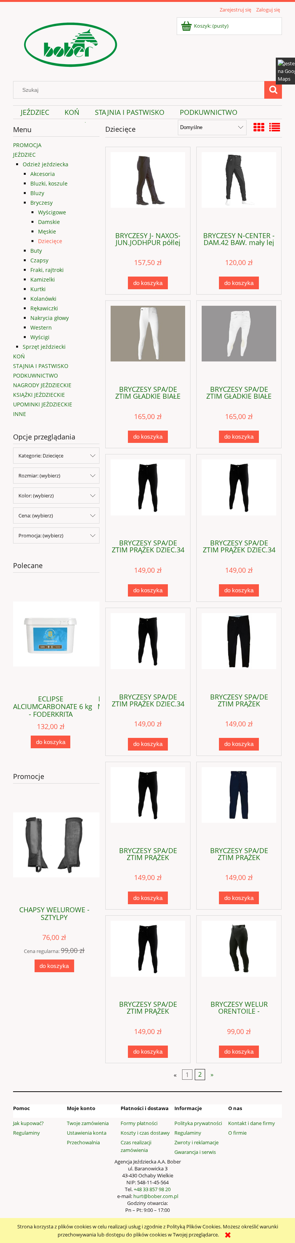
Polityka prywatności (198, 1123)
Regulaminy (26, 1132)
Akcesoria (42, 173)
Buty (36, 250)
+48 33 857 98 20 (152, 1189)
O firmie (237, 1132)
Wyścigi (40, 337)
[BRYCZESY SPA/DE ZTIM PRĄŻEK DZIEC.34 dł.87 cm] (239, 495)
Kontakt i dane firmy (251, 1123)
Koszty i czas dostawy (145, 1132)
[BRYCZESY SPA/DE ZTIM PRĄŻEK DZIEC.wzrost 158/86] (148, 803)
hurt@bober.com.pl (155, 1196)
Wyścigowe (52, 212)
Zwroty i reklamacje (196, 1142)
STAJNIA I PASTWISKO (40, 366)
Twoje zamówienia (88, 1123)
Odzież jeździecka (45, 164)
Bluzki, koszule (49, 183)
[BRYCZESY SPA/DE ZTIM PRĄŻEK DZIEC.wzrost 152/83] (239, 649)
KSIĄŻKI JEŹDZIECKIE (39, 394)
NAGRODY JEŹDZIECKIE (42, 385)
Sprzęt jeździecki (44, 346)
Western (41, 327)
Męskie (47, 231)
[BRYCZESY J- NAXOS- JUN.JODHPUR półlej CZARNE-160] (148, 188)
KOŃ (19, 356)
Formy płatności (139, 1123)
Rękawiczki (44, 308)
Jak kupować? (28, 1123)
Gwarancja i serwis (195, 1152)
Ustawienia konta (86, 1132)
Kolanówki (43, 298)
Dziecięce (50, 241)
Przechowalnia (83, 1142)
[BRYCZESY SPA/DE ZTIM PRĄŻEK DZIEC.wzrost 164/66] (148, 957)
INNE (19, 414)
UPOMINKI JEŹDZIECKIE (42, 404)
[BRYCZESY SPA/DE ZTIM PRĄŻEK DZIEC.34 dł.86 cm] (148, 495)
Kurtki (38, 289)
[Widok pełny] (274, 127)
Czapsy (39, 260)
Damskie (49, 221)
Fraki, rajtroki (47, 269)
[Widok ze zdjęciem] (259, 127)
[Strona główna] (70, 43)
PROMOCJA (27, 145)
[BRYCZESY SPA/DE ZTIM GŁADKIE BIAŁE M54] (239, 342)
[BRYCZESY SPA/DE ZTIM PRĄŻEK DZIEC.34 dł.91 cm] (148, 649)
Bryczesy (41, 202)
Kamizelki (42, 279)
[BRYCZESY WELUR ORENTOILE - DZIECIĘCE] (239, 957)
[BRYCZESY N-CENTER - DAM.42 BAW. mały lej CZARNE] (239, 188)
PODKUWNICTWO (35, 375)
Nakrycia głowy (49, 318)
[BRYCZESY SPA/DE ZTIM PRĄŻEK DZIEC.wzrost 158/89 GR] (239, 803)
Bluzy (37, 193)
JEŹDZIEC (24, 154)
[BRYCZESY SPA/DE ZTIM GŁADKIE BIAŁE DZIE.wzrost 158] (148, 342)
